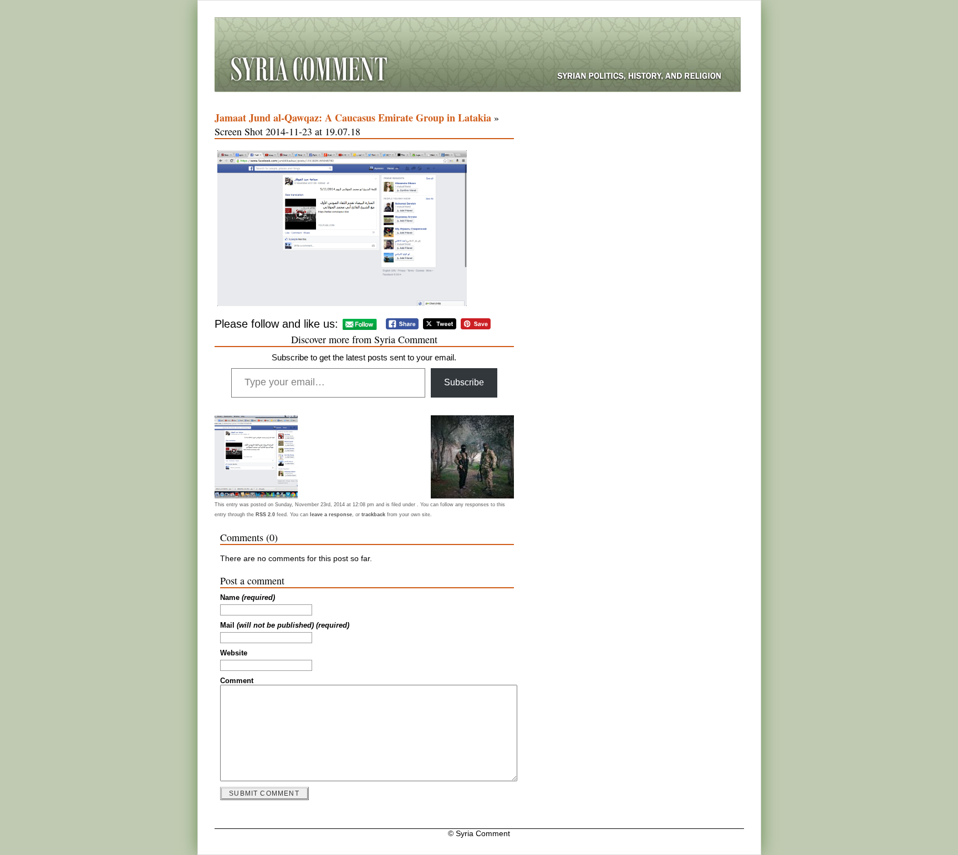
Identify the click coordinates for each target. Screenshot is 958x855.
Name (247, 598)
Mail (284, 625)
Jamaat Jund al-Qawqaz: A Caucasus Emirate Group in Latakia (353, 117)
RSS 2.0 (265, 514)
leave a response (331, 514)
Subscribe (464, 382)
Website (233, 653)
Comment (236, 681)
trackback (373, 514)
